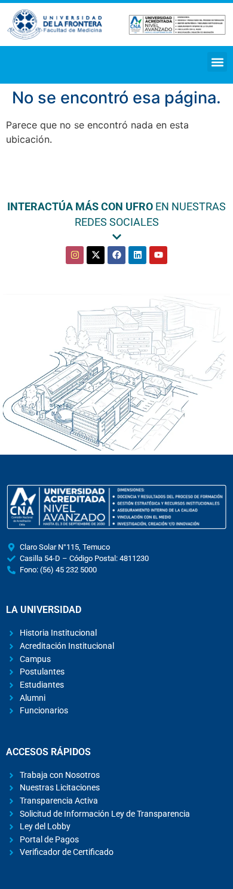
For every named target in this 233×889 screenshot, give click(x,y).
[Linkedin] (137, 255)
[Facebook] (116, 255)
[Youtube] (158, 255)
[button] (217, 62)
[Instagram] (75, 255)
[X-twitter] (96, 255)
